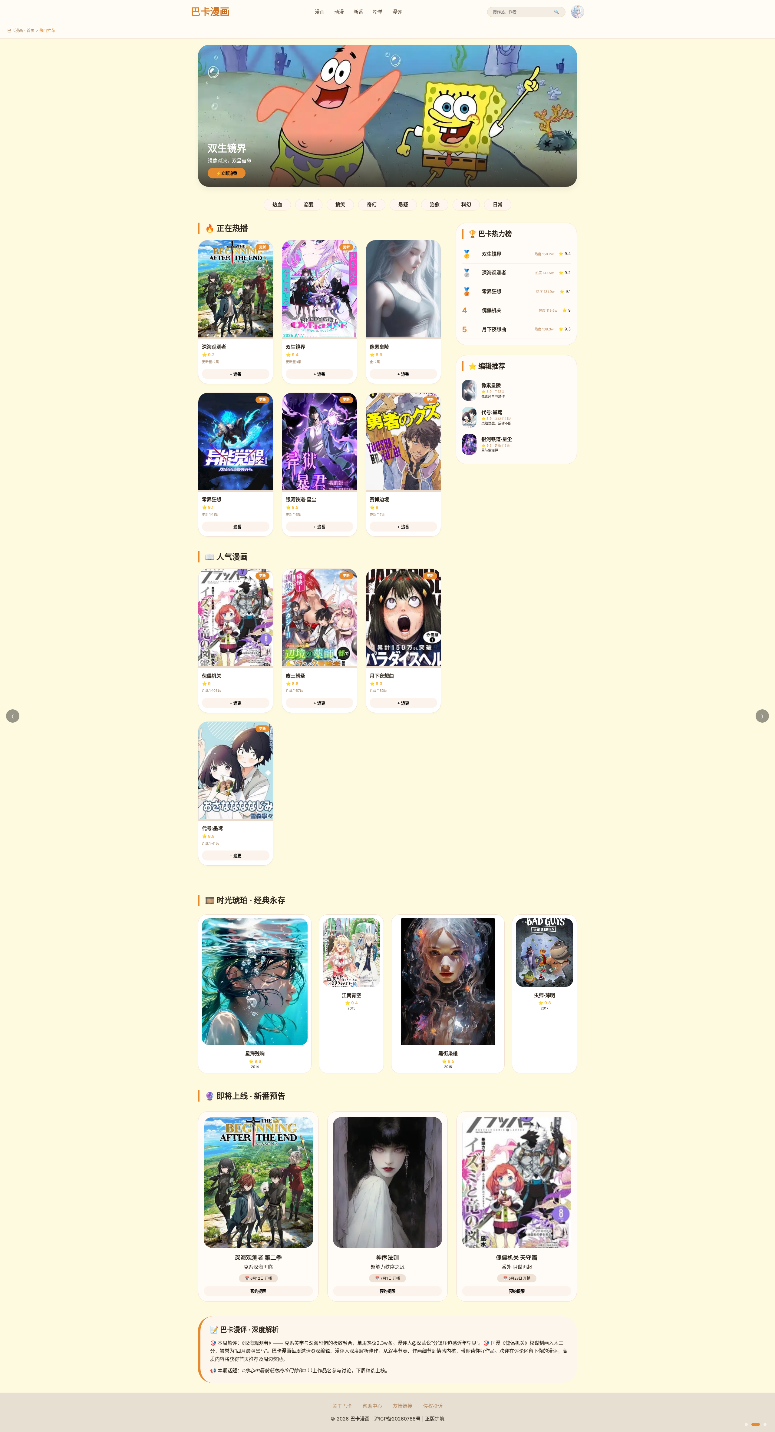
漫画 (320, 12)
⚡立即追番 (226, 173)
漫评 (397, 12)
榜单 (378, 12)
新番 (358, 12)
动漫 (339, 12)
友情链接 (402, 1406)
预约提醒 (258, 1291)
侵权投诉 (433, 1406)
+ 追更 (235, 703)
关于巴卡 (342, 1406)
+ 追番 (235, 374)
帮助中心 (372, 1406)
